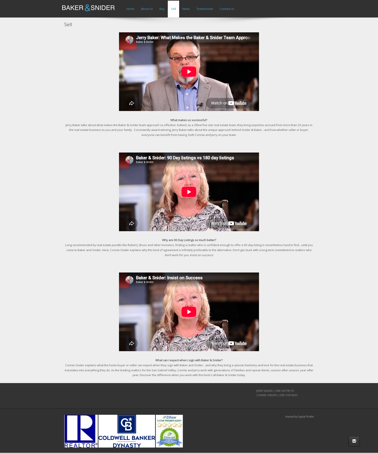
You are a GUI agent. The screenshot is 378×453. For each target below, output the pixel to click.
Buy (161, 9)
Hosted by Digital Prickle (299, 416)
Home (130, 9)
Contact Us (227, 9)
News (186, 9)
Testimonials (204, 9)
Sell (173, 9)
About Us (147, 9)
